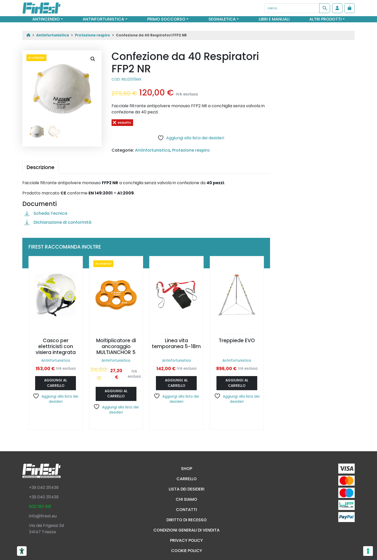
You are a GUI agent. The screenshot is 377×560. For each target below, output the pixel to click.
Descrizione (40, 167)
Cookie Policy (186, 551)
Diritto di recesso (186, 520)
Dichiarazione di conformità (62, 222)
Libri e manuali (274, 19)
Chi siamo (186, 499)
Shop (186, 468)
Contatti (186, 510)
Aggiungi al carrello (55, 383)
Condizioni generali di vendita (186, 530)
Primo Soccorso (166, 19)
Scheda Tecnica (50, 213)
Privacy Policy (186, 540)
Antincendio (46, 19)
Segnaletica (222, 19)
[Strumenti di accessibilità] (22, 551)
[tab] (40, 167)
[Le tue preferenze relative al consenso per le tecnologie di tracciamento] (368, 551)
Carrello (186, 479)
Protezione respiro (92, 35)
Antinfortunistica (103, 19)
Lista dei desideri (186, 489)
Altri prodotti (325, 19)
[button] (92, 59)
